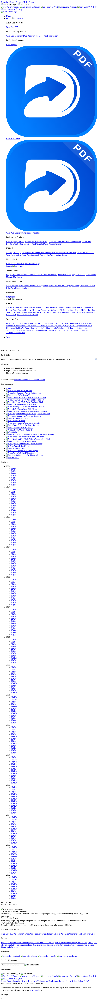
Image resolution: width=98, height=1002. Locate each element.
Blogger (55, 981)
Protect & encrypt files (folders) (40, 945)
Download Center (8, 2)
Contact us (16, 981)
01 (13, 485)
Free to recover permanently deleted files (71, 942)
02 (13, 482)
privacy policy (35, 990)
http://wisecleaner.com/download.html (29, 379)
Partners (19, 2)
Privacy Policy (65, 981)
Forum (9, 981)
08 (13, 468)
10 (13, 494)
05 (13, 475)
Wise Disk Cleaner (68, 934)
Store (8, 337)
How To (36, 981)
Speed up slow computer (11, 942)
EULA (86, 981)
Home (3, 981)
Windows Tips (46, 981)
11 (13, 492)
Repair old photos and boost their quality (37, 942)
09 (13, 496)
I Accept (4, 994)
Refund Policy (77, 981)
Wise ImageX (18, 934)
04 (13, 478)
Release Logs (26, 981)
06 (13, 473)
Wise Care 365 (7, 934)
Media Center (28, 2)
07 (13, 471)
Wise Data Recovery (33, 934)
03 (13, 480)
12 (13, 489)
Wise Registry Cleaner (51, 934)
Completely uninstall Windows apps (68, 945)
